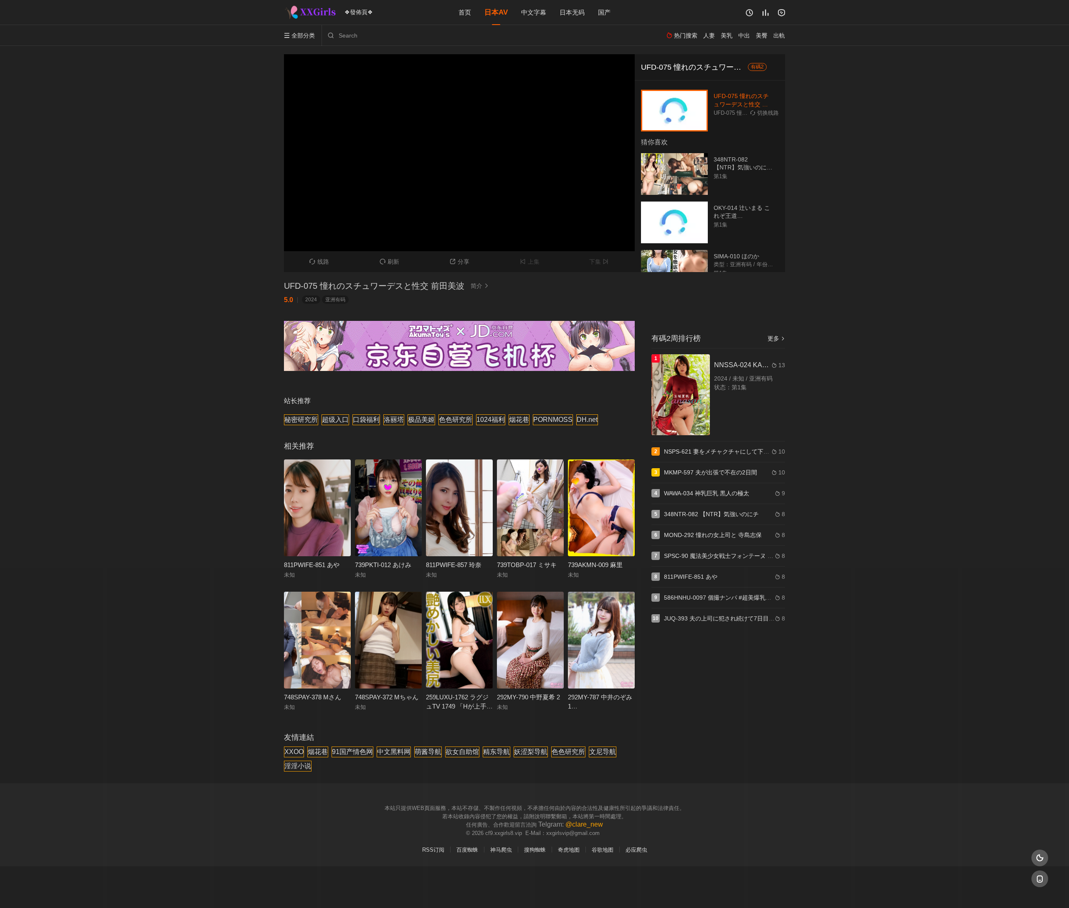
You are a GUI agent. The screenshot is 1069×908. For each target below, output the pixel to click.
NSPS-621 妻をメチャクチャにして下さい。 (722, 451)
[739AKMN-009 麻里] (601, 507)
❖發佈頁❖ (359, 12)
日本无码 (572, 12)
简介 (480, 285)
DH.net (587, 419)
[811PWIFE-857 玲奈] (459, 507)
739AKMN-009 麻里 (595, 564)
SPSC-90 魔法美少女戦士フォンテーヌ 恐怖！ (724, 555)
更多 (776, 338)
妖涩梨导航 (530, 751)
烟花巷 (519, 419)
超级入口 (335, 419)
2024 (311, 300)
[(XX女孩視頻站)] (311, 12)
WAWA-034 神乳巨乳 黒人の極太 (706, 493)
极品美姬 (421, 419)
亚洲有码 (335, 300)
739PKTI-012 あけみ (383, 564)
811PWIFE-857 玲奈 (453, 564)
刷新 (389, 261)
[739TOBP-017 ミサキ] (530, 507)
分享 (459, 261)
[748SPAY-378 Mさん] (317, 640)
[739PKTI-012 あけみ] (388, 507)
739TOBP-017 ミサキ (527, 564)
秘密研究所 (301, 419)
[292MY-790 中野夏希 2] (530, 640)
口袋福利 (366, 419)
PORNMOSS (552, 419)
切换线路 (764, 113)
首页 (465, 12)
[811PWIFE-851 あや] (317, 507)
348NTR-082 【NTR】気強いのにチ (711, 514)
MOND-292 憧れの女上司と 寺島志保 (713, 535)
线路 (319, 261)
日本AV (496, 12)
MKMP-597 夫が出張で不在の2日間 (710, 472)
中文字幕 (533, 12)
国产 (604, 12)
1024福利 (490, 419)
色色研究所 (455, 419)
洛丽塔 (394, 419)
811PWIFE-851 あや (311, 564)
